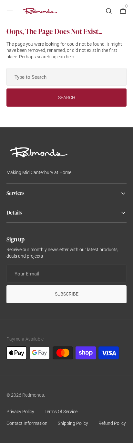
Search (66, 97)
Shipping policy (73, 423)
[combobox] (66, 77)
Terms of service (61, 411)
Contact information (26, 423)
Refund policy (112, 423)
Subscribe (66, 294)
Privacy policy (20, 411)
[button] (10, 11)
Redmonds (33, 395)
